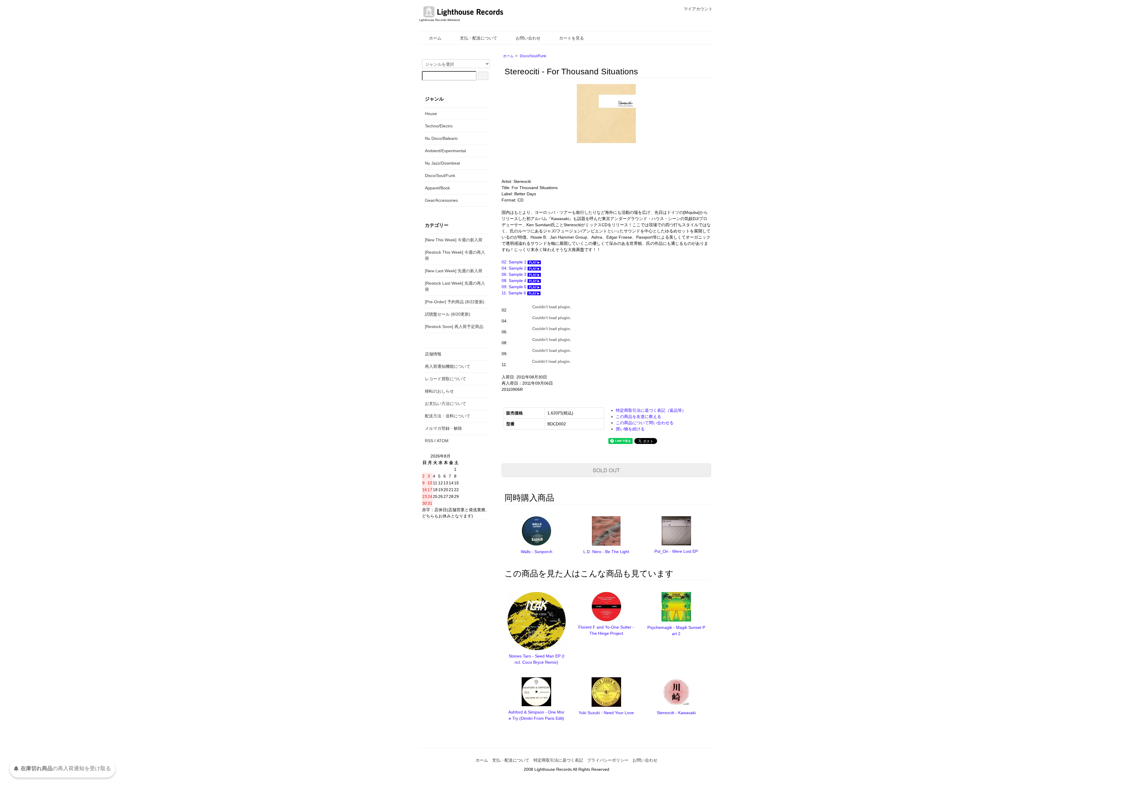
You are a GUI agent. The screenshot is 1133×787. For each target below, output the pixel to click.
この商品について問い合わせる (645, 422)
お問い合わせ (528, 38)
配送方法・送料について (447, 416)
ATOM (442, 440)
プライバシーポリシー (607, 760)
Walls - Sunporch (536, 551)
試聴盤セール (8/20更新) (447, 314)
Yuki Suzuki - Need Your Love (606, 712)
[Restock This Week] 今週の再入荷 (455, 255)
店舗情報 (433, 354)
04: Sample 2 (515, 268)
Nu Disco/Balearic (441, 138)
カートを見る (571, 38)
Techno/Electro (439, 126)
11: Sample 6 (514, 293)
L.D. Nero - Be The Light (606, 551)
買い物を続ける (630, 429)
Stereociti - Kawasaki (676, 712)
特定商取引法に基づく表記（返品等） (651, 410)
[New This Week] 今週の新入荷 (453, 239)
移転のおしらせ (439, 391)
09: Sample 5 (515, 286)
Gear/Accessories (441, 200)
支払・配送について (478, 38)
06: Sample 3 (515, 274)
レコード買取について (445, 378)
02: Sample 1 (515, 262)
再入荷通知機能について (447, 366)
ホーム (435, 38)
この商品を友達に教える (638, 416)
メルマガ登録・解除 (443, 428)
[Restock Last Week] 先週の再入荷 (455, 286)
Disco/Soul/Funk (533, 56)
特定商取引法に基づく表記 (558, 760)
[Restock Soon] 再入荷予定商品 (454, 326)
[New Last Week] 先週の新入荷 (453, 270)
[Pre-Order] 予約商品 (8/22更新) (454, 301)
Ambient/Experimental (445, 150)
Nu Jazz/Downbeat (442, 163)
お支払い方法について (445, 403)
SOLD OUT (606, 470)
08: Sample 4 (515, 280)
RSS (429, 440)
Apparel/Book (437, 188)
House (431, 113)
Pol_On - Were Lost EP (676, 551)
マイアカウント (698, 8)
